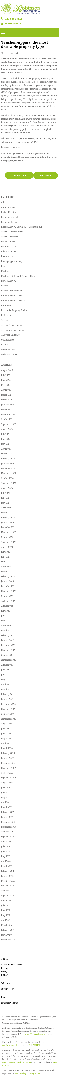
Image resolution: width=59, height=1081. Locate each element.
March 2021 (6, 689)
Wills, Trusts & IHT (10, 354)
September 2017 (8, 895)
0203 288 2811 (34, 1045)
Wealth (4, 344)
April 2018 (6, 861)
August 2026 (7, 370)
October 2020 (7, 714)
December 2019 (8, 763)
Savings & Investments (11, 325)
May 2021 (5, 679)
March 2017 (6, 925)
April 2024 (6, 507)
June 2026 (6, 380)
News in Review (8, 281)
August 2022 (7, 606)
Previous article (19, 175)
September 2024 (8, 483)
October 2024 (7, 478)
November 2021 (8, 650)
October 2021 (7, 655)
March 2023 (6, 571)
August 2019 (7, 782)
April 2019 (6, 802)
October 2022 (7, 596)
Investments (7, 256)
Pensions (5, 285)
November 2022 (8, 591)
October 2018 (7, 831)
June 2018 (5, 851)
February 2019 (7, 812)
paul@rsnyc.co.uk (13, 23)
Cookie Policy (20, 1073)
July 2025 (5, 434)
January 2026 (7, 404)
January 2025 (7, 463)
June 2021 (5, 674)
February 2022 (8, 635)
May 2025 (6, 444)
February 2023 (8, 576)
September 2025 (8, 424)
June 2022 (6, 615)
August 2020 (7, 723)
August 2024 (7, 488)
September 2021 (8, 660)
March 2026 (7, 394)
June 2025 (6, 439)
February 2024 (8, 517)
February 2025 (8, 458)
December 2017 (8, 881)
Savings (4, 320)
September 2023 (8, 542)
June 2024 (6, 498)
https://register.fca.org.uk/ (36, 1034)
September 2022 (8, 601)
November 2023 (8, 532)
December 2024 (8, 468)
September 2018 (8, 836)
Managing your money (12, 261)
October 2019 (7, 773)
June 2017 (5, 910)
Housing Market (8, 246)
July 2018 (5, 846)
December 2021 (8, 645)
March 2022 (7, 630)
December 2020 (8, 704)
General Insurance (9, 236)
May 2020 (6, 738)
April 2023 (6, 566)
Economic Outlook (9, 217)
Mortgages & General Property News (18, 276)
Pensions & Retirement (12, 290)
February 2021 (7, 694)
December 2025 (8, 409)
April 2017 (6, 920)
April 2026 (6, 390)
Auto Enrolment (8, 207)
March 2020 (7, 748)
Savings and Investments (12, 330)
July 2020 (5, 728)
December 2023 (8, 527)
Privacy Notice (34, 1073)
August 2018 (7, 841)
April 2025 (6, 449)
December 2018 (8, 822)
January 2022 (7, 640)
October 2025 (7, 419)
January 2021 (7, 699)
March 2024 (7, 512)
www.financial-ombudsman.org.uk (16, 1062)
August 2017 (7, 900)
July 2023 (5, 552)
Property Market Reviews (13, 300)
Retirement (6, 315)
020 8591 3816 (13, 18)
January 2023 (7, 581)
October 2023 (7, 537)
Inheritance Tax (8, 251)
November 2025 (8, 414)
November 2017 (8, 885)
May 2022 (6, 620)
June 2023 (5, 557)
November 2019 (8, 768)
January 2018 (7, 876)
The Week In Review (10, 335)
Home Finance (8, 241)
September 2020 (8, 719)
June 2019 (5, 792)
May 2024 (6, 503)
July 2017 (5, 905)
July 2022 (5, 611)
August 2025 (7, 429)
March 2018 (6, 866)
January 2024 (7, 522)
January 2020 (7, 758)
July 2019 (5, 787)
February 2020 (8, 753)
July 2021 (5, 669)
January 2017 (7, 935)
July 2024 (5, 493)
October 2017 (7, 890)
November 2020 (8, 709)
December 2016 (8, 939)
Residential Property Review (14, 310)
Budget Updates (8, 212)
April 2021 (6, 684)
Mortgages (6, 271)
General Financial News (12, 231)
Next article (45, 175)
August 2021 (7, 665)
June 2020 (6, 733)
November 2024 (8, 473)
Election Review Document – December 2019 (22, 227)
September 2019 (8, 777)
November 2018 (8, 827)
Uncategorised (7, 339)
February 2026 (8, 399)
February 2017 (7, 930)
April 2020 (6, 743)
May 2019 (5, 797)
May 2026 (6, 385)
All (2, 202)
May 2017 (5, 915)
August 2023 (7, 547)
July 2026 (5, 375)
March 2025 (7, 453)
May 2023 (5, 561)
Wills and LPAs (8, 349)
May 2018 (5, 856)
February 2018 (7, 871)
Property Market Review (12, 295)
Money (4, 266)
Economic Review (9, 222)
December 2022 (8, 586)
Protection (6, 305)
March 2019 (6, 807)
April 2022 (6, 625)
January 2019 (7, 817)
